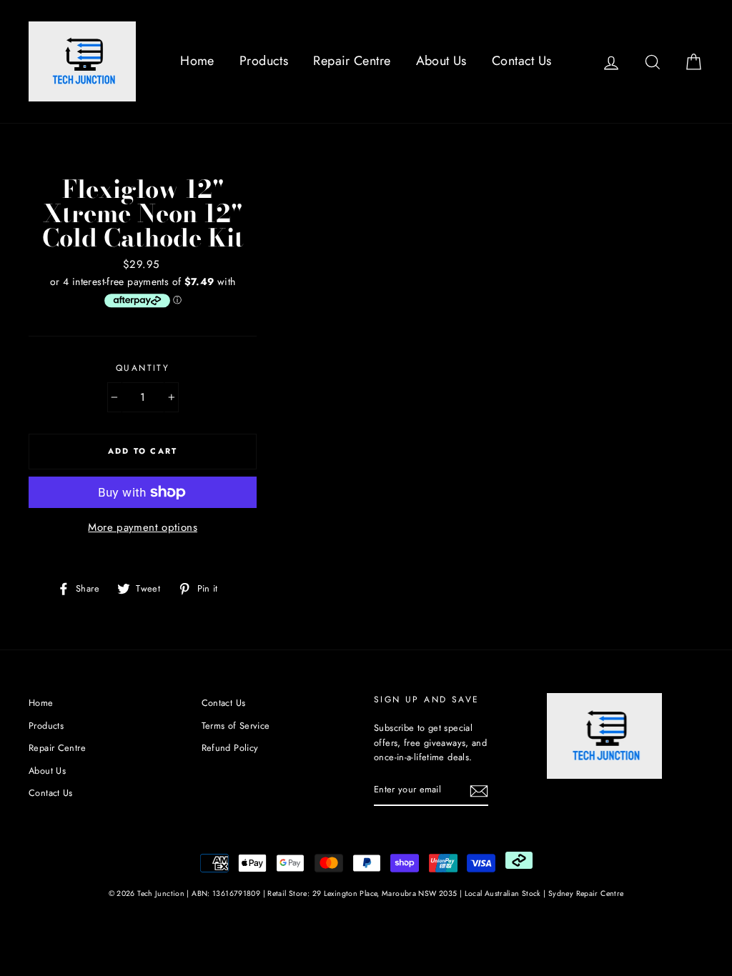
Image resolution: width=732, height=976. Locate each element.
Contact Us (522, 60)
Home (197, 60)
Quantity (142, 368)
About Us (441, 60)
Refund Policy (230, 748)
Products (263, 60)
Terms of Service (236, 725)
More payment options (142, 527)
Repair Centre (351, 60)
